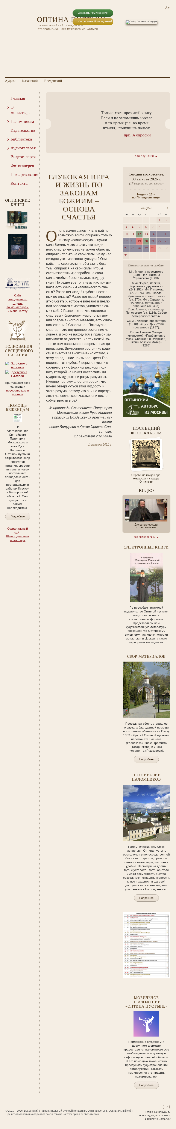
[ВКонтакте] (39, 36)
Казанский (30, 81)
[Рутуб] (53, 36)
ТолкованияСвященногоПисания (19, 350)
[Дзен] (67, 36)
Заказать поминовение (93, 12)
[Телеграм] (60, 36)
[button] (46, 124)
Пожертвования (22, 174)
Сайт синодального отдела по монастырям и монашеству (17, 303)
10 (17, 264)
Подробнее (18, 516)
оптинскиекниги (17, 202)
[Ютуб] (46, 36)
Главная (18, 98)
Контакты (19, 183)
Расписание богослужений (95, 21)
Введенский (53, 81)
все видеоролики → (146, 537)
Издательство (22, 130)
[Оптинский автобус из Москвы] (146, 416)
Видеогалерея (22, 156)
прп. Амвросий (137, 135)
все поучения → (146, 155)
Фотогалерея (22, 165)
